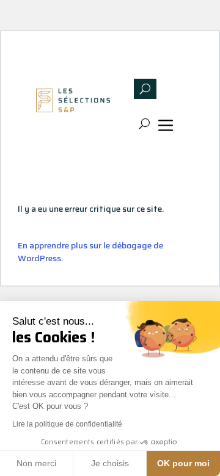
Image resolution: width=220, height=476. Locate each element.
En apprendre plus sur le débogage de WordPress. (90, 252)
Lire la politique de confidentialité (67, 424)
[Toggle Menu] (168, 127)
